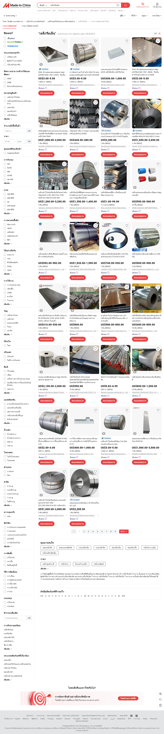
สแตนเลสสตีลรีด (65, 547)
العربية (112, 719)
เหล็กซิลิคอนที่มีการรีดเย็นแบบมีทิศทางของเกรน (113, 193)
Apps (144, 15)
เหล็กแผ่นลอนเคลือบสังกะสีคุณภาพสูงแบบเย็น (146, 193)
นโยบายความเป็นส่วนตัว (71, 716)
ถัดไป (123, 531)
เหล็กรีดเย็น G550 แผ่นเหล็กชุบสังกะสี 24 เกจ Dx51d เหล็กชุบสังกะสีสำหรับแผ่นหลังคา (146, 318)
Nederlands (121, 719)
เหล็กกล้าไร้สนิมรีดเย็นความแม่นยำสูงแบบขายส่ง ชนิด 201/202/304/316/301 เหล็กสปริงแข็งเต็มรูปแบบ (52, 503)
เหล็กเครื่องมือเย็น (49, 553)
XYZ (123, 596)
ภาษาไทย (137, 719)
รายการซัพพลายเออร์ (30, 26)
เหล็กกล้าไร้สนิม (10, 668)
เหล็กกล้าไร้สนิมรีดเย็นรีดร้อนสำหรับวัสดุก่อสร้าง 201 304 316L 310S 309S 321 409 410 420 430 (52, 195)
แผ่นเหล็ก (7, 660)
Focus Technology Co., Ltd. (84, 726)
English (17, 719)
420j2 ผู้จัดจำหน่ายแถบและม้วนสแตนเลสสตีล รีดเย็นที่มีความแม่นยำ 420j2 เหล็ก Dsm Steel (53, 133)
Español (59, 719)
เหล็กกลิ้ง (103, 10)
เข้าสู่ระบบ (157, 7)
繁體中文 (35, 719)
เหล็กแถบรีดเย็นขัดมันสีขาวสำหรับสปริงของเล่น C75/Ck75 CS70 (114, 255)
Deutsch (67, 719)
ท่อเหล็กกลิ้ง (132, 547)
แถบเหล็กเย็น (84, 547)
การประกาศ (40, 716)
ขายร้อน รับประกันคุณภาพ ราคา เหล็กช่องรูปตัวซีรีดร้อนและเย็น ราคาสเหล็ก (114, 318)
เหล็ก (54, 10)
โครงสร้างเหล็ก (83, 10)
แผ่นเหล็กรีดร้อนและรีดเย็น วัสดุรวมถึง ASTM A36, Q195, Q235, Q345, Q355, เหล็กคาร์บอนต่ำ (52, 318)
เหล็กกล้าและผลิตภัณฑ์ (13, 676)
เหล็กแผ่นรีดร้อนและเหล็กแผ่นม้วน (17, 664)
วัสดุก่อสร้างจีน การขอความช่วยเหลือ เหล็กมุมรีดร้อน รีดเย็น (84, 132)
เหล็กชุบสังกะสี (62, 10)
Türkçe (145, 719)
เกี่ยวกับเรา (30, 716)
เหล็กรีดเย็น (112, 10)
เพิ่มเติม (43, 569)
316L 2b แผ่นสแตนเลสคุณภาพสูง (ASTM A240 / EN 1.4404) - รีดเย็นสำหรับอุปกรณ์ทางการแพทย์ (145, 72)
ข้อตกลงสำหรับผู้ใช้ (53, 716)
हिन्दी (129, 719)
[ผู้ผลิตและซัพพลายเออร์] (16, 5)
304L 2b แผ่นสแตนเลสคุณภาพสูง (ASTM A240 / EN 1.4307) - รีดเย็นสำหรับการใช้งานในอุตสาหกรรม (51, 73)
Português (76, 719)
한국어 (105, 719)
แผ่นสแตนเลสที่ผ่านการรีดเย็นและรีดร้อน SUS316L (146, 439)
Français (51, 719)
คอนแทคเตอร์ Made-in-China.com (93, 716)
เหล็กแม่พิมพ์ (94, 10)
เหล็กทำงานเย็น (150, 547)
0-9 (41, 596)
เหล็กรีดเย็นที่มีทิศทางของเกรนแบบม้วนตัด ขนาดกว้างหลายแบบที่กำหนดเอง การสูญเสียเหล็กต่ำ (84, 195)
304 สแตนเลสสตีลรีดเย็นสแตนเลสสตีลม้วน (83, 255)
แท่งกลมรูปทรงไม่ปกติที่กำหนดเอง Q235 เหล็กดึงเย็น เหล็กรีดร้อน (114, 70)
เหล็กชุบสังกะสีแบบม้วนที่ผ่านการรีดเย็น (146, 255)
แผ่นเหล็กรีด (47, 547)
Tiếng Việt (153, 719)
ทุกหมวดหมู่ (10, 15)
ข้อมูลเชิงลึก (124, 716)
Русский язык (95, 719)
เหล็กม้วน (72, 10)
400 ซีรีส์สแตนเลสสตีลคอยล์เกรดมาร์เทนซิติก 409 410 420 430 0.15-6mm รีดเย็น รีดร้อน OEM (146, 135)
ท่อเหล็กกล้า (8, 672)
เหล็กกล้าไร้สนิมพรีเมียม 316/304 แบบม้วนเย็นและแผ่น (114, 442)
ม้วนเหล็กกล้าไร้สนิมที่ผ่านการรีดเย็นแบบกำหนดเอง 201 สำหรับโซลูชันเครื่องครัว (115, 135)
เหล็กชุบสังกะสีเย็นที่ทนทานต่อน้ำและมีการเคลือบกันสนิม (53, 255)
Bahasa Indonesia (82, 721)
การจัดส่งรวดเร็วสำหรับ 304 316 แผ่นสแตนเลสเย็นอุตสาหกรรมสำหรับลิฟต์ (84, 73)
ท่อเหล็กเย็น (116, 547)
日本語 (42, 719)
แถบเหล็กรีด (100, 547)
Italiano (85, 719)
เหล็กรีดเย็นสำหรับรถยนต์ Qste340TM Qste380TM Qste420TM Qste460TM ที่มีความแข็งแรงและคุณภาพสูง (84, 380)
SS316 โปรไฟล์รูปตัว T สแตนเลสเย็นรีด (115, 378)
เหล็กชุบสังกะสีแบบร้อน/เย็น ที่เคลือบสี (146, 378)
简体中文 (26, 719)
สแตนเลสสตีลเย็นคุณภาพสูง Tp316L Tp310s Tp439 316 (52, 378)
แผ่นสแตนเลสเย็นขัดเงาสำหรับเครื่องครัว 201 (84, 504)
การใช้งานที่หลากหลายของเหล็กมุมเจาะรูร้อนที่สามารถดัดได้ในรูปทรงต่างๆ (83, 441)
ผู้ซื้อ (121, 15)
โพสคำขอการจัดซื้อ (128, 698)
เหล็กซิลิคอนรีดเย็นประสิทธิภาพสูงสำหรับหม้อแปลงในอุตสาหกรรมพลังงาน (83, 318)
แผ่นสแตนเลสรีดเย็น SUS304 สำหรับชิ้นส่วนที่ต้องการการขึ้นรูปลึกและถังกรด (52, 441)
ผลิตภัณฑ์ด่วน (112, 716)
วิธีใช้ (133, 15)
